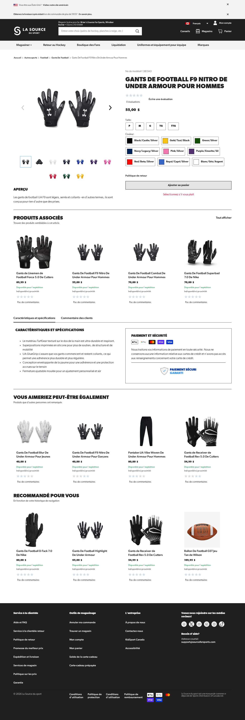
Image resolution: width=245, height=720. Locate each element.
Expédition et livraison (26, 656)
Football (44, 57)
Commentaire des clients (77, 318)
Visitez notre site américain (55, 5)
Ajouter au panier (178, 185)
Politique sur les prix (25, 674)
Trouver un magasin (80, 631)
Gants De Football (60, 57)
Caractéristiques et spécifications (34, 318)
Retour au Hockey (54, 45)
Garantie (18, 682)
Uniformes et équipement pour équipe (161, 45)
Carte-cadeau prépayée (82, 665)
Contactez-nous (134, 631)
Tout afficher (224, 217)
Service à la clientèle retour (28, 631)
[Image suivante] (110, 107)
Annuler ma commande (82, 622)
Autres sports (30, 57)
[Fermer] (228, 4)
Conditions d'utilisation (76, 696)
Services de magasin (25, 665)
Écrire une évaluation (161, 99)
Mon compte (76, 639)
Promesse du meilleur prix (28, 648)
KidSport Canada (134, 639)
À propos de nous (135, 622)
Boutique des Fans (88, 45)
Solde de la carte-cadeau (83, 656)
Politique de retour (136, 175)
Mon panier (75, 648)
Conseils (185, 31)
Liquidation (119, 45)
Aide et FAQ (20, 622)
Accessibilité (132, 648)
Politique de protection (95, 696)
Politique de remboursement (133, 696)
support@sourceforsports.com (198, 641)
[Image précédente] (22, 107)
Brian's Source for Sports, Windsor (97, 22)
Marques (203, 45)
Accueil (17, 57)
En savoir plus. (85, 14)
